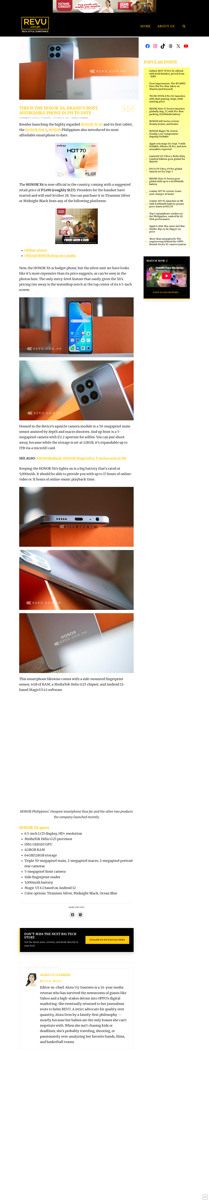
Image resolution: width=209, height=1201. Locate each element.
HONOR (54, 130)
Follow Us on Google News (107, 940)
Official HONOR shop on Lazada (50, 256)
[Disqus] (76, 1084)
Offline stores (35, 250)
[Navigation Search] (184, 18)
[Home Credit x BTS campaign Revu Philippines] (104, 6)
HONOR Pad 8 (36, 130)
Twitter (58, 981)
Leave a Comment (80, 118)
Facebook (46, 981)
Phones (25, 118)
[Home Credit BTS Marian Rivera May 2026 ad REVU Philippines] (76, 226)
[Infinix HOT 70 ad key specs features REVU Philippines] (76, 160)
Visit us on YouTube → (167, 292)
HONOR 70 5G (92, 124)
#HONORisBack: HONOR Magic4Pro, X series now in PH (81, 458)
